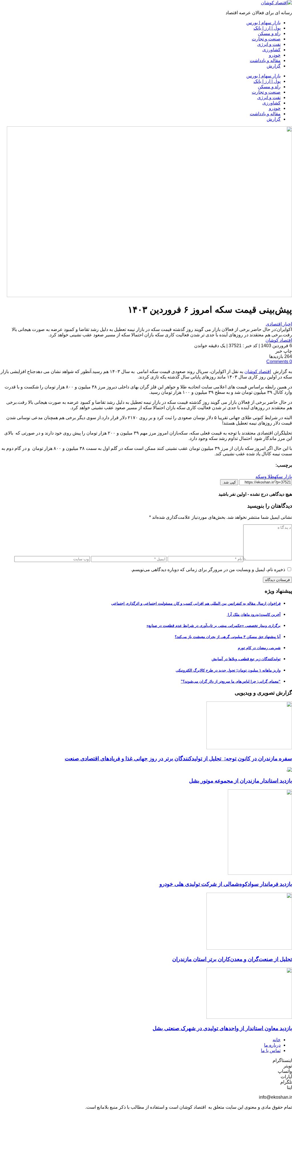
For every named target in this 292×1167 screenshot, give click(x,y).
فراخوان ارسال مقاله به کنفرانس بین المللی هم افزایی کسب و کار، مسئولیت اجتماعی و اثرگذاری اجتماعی (196, 603)
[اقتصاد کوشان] (276, 2)
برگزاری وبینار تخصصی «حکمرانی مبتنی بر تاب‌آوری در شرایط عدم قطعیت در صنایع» (214, 625)
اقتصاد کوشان (278, 340)
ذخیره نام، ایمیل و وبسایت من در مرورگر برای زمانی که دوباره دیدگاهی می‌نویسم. (208, 569)
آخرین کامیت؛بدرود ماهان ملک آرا (254, 614)
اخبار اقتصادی (279, 324)
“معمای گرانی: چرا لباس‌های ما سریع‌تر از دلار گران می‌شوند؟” (231, 681)
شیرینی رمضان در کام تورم (259, 648)
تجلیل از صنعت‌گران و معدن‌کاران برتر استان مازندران (232, 959)
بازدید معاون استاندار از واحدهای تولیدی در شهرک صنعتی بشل (222, 1028)
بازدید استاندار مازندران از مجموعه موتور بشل (240, 781)
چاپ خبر (283, 351)
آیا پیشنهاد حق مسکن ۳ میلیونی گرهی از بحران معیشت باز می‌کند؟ (228, 637)
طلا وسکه (265, 476)
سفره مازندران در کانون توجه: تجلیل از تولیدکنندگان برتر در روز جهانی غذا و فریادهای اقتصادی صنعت (178, 758)
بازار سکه (283, 476)
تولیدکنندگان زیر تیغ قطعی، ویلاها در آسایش (246, 659)
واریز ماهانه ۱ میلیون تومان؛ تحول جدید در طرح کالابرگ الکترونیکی (228, 670)
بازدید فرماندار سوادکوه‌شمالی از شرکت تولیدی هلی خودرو (225, 884)
